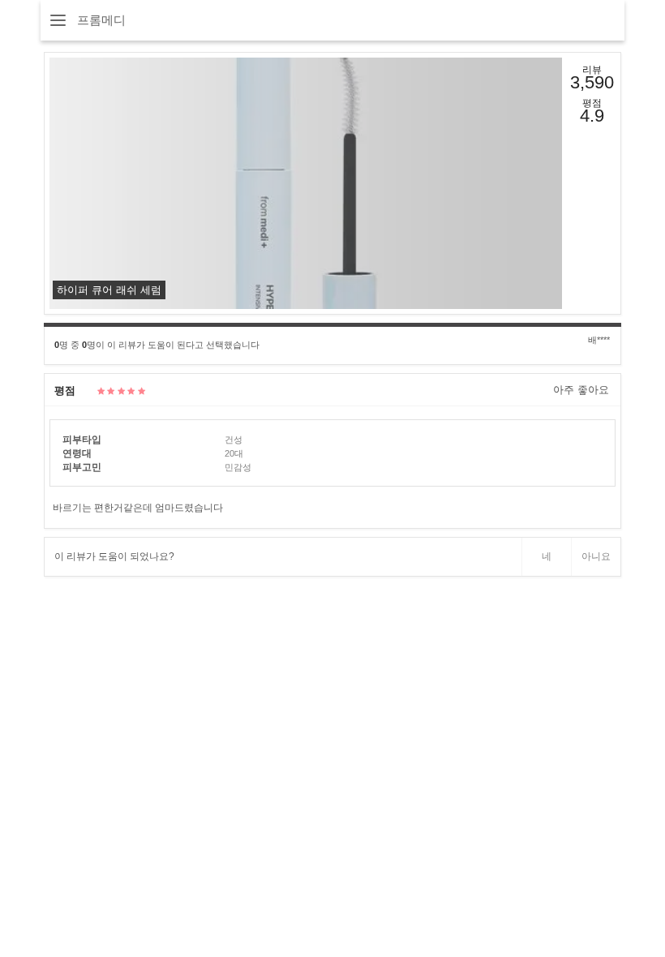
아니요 (596, 556)
